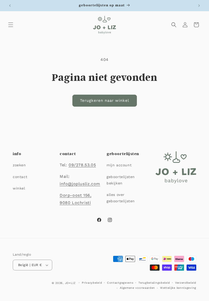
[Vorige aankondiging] (10, 5)
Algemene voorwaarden (137, 288)
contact (20, 177)
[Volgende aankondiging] (199, 5)
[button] (10, 24)
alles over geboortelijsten (121, 198)
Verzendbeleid (185, 282)
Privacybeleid (92, 282)
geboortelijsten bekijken (121, 180)
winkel (19, 188)
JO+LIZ (70, 283)
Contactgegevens (120, 282)
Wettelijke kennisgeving (178, 288)
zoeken (19, 165)
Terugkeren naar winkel (104, 100)
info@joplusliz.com (80, 183)
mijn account (119, 165)
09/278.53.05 (82, 164)
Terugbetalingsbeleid (154, 282)
